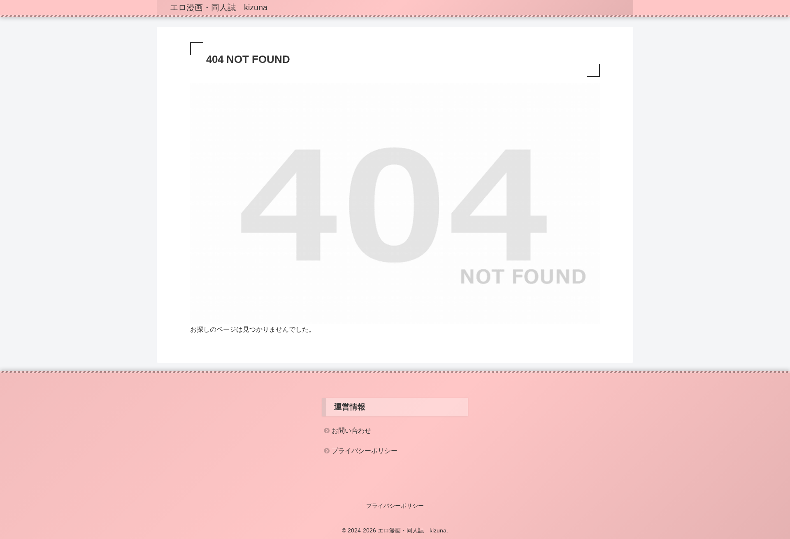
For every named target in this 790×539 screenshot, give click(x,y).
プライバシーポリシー (364, 450)
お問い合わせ (351, 430)
